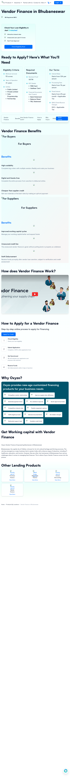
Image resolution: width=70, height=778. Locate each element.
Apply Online (60, 118)
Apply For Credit (8, 334)
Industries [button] (17, 3)
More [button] (43, 3)
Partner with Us (28, 3)
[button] (49, 3)
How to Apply (39, 118)
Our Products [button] (7, 3)
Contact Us (36, 3)
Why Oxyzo (48, 118)
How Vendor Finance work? (26, 118)
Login (57, 2)
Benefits (17, 118)
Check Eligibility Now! (18, 47)
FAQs (54, 118)
